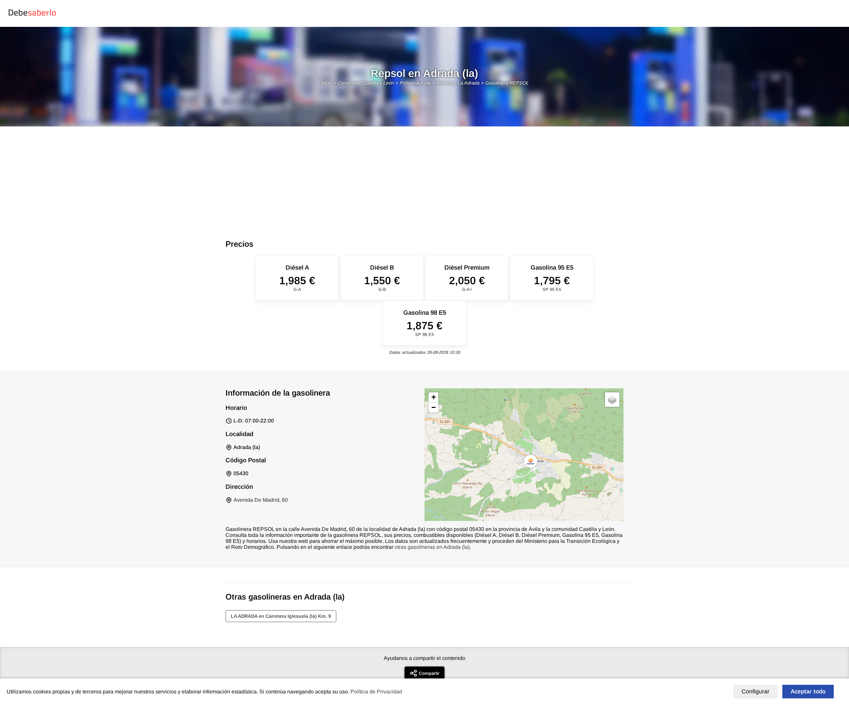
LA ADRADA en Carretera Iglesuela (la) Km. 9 (281, 616)
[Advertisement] (424, 176)
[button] (530, 461)
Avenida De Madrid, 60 (260, 500)
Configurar (755, 691)
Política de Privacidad (376, 691)
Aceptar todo (808, 691)
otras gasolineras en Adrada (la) (432, 547)
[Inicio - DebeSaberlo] (32, 15)
